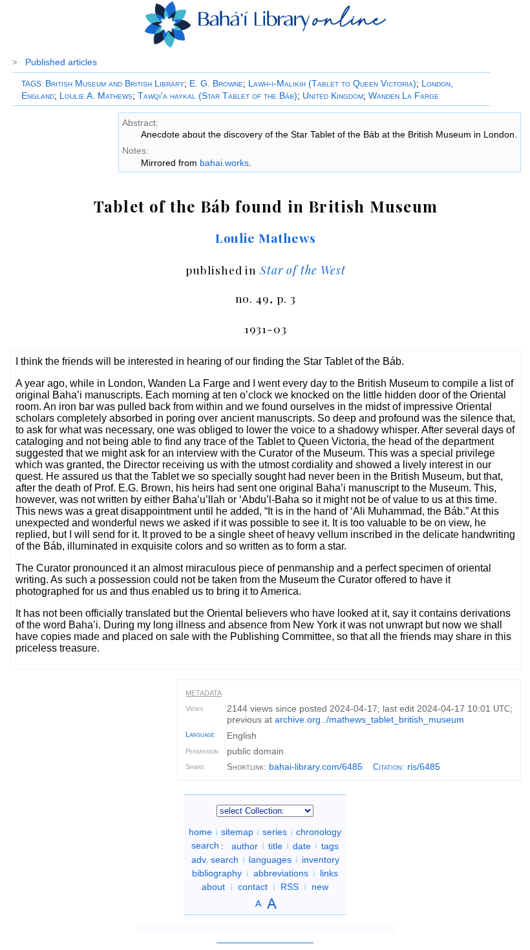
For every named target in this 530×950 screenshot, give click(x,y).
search (205, 845)
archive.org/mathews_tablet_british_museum (369, 719)
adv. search (214, 859)
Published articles (61, 62)
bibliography (217, 873)
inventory (320, 859)
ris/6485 (423, 766)
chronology (318, 832)
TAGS (31, 84)
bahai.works (224, 163)
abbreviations (280, 873)
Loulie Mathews (265, 237)
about (213, 887)
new (320, 887)
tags (330, 845)
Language (200, 734)
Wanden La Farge (403, 95)
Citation (387, 767)
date (302, 845)
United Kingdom (332, 95)
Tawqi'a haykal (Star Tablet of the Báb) (217, 95)
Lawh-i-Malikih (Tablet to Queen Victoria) (332, 83)
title (275, 845)
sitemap (237, 832)
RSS (290, 887)
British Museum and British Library (114, 83)
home (200, 832)
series (274, 832)
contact (253, 887)
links (329, 873)
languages (270, 859)
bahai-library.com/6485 (316, 766)
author (244, 845)
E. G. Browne (216, 83)
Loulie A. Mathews (95, 95)
